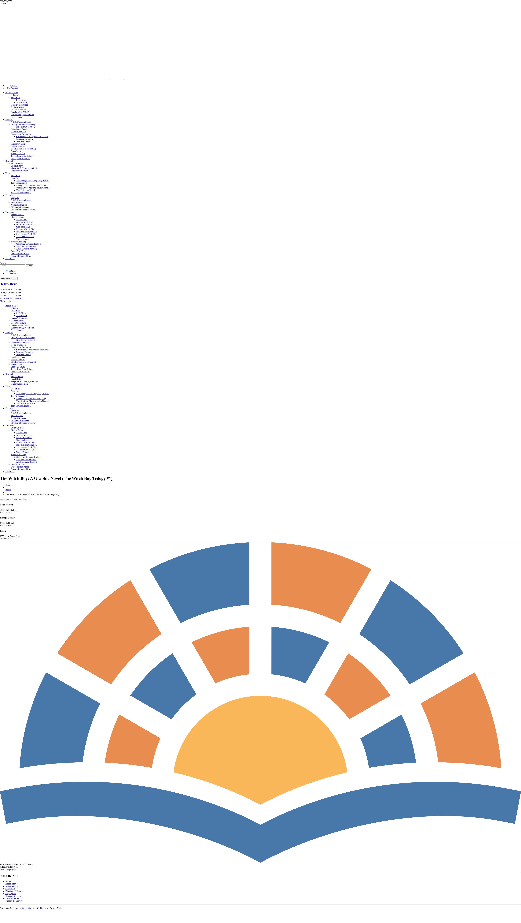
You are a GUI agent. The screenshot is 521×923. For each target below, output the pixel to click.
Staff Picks (21, 100)
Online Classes (17, 107)
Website (12, 273)
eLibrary (14, 95)
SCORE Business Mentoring (23, 149)
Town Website (56, 908)
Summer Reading (18, 241)
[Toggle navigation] (124, 79)
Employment (10, 893)
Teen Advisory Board (25, 190)
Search (3, 263)
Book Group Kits (18, 110)
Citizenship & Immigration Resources (32, 136)
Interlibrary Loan (18, 144)
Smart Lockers (17, 151)
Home (8, 485)
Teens (7, 173)
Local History (17, 166)
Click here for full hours (10, 298)
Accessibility (10, 884)
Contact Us (10, 888)
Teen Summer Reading (21, 192)
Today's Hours (9, 283)
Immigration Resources (21, 134)
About (8, 881)
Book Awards (17, 202)
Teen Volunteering (19, 183)
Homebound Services (20, 129)
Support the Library (13, 901)
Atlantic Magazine (24, 222)
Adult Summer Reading (26, 249)
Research (9, 161)
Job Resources (17, 163)
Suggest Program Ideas (21, 256)
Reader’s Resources (19, 105)
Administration (11, 886)
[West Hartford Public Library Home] (61, 79)
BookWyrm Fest (18, 251)
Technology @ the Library (22, 156)
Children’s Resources (20, 207)
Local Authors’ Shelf (20, 112)
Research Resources (19, 171)
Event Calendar (17, 214)
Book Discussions (24, 224)
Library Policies (12, 898)
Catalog (12, 271)
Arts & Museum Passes (21, 122)
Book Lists (15, 97)
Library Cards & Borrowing (23, 124)
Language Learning (24, 139)
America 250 (21, 102)
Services (9, 119)
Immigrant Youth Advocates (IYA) (31, 185)
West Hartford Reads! (20, 253)
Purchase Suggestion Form (22, 114)
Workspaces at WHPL (20, 158)
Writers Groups (22, 239)
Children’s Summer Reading (23, 210)
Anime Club (21, 219)
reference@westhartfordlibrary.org (35, 908)
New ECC (10, 258)
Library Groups (17, 217)
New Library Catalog (25, 127)
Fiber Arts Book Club (25, 229)
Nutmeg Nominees (19, 205)
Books (8, 490)
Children (9, 195)
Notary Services (18, 146)
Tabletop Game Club (25, 236)
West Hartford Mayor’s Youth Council (32, 188)
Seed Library (16, 117)
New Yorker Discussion (26, 232)
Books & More (11, 92)
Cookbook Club (23, 227)
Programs (15, 178)
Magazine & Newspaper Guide (24, 168)
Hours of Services (18, 132)
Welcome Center (23, 141)
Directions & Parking (14, 891)
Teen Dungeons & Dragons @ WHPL (32, 180)
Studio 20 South (18, 153)
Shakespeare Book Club (26, 234)
